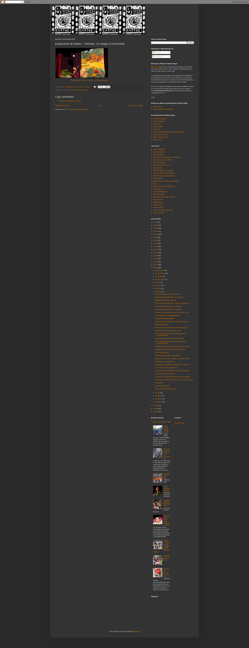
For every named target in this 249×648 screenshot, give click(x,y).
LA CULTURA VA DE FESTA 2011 (166, 368)
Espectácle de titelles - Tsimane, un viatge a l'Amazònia (90, 80)
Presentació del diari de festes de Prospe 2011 (171, 327)
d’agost (158, 282)
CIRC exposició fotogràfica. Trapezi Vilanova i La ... (173, 322)
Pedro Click (157, 140)
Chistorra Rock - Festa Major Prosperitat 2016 (167, 520)
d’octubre (158, 276)
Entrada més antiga (136, 106)
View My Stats (179, 423)
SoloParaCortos (158, 213)
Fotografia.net (158, 189)
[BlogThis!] (101, 87)
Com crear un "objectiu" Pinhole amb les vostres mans (174, 380)
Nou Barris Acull (158, 194)
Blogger (137, 631)
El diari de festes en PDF (161, 422)
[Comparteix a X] (104, 87)
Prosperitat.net (158, 207)
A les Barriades (158, 155)
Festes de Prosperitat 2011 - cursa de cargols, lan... (173, 303)
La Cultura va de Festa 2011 (165, 374)
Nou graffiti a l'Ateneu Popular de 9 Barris (169, 338)
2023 (155, 231)
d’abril (157, 393)
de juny (158, 288)
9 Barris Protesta (159, 152)
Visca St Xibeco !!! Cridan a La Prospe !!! (167, 453)
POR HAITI (159, 383)
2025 (155, 225)
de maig (158, 292)
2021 (155, 237)
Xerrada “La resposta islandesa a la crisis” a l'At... (172, 312)
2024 (155, 228)
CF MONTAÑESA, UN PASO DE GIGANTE (170, 349)
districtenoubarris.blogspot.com (164, 176)
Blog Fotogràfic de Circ (161, 165)
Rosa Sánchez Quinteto (167, 488)
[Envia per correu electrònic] (99, 87)
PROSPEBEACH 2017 (167, 558)
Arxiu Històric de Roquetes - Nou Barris (167, 157)
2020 (155, 240)
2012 (155, 265)
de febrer (158, 399)
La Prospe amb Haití (162, 386)
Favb (155, 184)
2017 (155, 249)
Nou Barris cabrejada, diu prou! (164, 197)
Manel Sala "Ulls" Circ (160, 135)
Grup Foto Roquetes (160, 192)
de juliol (158, 285)
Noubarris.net (158, 199)
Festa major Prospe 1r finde (166, 429)
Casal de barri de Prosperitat (163, 170)
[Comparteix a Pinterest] (109, 87)
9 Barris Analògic (159, 149)
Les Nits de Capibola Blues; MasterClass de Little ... (173, 377)
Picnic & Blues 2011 (162, 352)
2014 (155, 259)
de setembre (159, 279)
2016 (155, 253)
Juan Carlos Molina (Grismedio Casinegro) (168, 132)
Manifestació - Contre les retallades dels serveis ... (172, 365)
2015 (155, 256)
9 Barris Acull (157, 107)
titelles (87, 90)
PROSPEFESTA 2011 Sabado (165, 300)
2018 (155, 246)
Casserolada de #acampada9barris (167, 315)
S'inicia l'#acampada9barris (164, 318)
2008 (155, 412)
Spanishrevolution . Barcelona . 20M (168, 331)
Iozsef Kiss (157, 124)
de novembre (160, 273)
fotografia (75, 90)
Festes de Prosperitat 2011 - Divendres (168, 309)
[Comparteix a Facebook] (106, 87)
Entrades (157, 52)
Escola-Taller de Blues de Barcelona (166, 181)
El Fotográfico (158, 178)
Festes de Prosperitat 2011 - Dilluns (167, 294)
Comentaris (158, 56)
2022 (155, 234)
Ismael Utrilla (157, 127)
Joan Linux (157, 129)
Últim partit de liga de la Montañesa (167, 355)
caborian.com (158, 168)
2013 (155, 262)
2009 (155, 409)
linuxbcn (81, 90)
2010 (155, 405)
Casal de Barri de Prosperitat (163, 109)
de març (158, 396)
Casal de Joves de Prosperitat (163, 173)
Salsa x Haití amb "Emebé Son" (166, 389)
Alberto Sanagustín (160, 119)
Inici (99, 106)
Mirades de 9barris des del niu (166, 572)
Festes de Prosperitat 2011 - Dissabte (168, 306)
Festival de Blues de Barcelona (164, 186)
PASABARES (167, 475)
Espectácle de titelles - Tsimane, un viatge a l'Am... (172, 359)
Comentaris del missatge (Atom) (77, 109)
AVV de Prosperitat (159, 163)
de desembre (160, 270)
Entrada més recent (63, 106)
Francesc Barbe (158, 121)
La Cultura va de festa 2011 (164, 362)
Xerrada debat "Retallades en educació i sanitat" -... (173, 371)
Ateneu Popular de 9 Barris (162, 160)
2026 (155, 222)
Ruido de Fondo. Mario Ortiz (163, 210)
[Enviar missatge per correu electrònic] (94, 87)
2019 (155, 243)
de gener (158, 402)
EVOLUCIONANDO (162, 324)
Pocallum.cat (157, 205)
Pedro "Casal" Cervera (161, 137)
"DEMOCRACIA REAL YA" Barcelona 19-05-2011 (172, 346)
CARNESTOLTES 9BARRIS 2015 (167, 503)
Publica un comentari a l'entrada (69, 101)
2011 (155, 268)
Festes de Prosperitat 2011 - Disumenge (169, 297)
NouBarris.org (158, 202)
